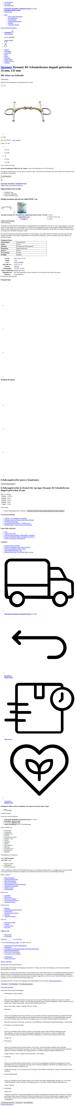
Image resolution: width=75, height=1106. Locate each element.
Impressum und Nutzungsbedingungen (15, 945)
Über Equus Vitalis (9, 922)
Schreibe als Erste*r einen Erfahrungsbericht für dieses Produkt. (45, 511)
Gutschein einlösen (9, 902)
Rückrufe (7, 914)
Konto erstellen (8, 40)
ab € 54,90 (20, 8)
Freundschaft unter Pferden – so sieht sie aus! (17, 523)
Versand (8, 12)
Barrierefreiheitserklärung (11, 950)
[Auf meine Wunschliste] (1, 178)
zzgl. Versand (16, 140)
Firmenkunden (8, 889)
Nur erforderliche (13, 984)
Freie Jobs (7, 927)
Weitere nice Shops (9, 958)
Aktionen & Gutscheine (11, 886)
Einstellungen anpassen (26, 984)
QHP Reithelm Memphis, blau (13, 550)
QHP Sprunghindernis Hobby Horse (14, 549)
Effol (5, 532)
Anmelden (7, 895)
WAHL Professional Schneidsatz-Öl (14, 538)
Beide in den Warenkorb (7, 221)
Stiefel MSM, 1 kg (23, 217)
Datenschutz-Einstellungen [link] (12, 952)
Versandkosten (12, 20)
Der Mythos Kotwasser (11, 521)
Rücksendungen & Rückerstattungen (15, 884)
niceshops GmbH (14, 942)
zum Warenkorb (9, 5)
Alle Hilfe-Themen (13, 25)
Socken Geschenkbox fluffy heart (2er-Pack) (17, 547)
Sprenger (6, 67)
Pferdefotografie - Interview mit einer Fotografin (18, 525)
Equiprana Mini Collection (12, 545)
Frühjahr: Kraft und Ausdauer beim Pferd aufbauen (19, 520)
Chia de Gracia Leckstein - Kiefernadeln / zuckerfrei (19, 535)
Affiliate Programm (10, 916)
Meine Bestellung (9, 878)
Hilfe (5, 15)
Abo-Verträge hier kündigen (12, 954)
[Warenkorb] (39, 45)
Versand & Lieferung (10, 882)
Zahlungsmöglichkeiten (15, 21)
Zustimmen (4, 984)
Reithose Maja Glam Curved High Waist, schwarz (18, 552)
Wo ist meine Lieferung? (11, 900)
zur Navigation (8, 2)
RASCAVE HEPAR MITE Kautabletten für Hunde (19, 537)
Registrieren (7, 897)
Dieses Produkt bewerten (8, 484)
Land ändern (18, 939)
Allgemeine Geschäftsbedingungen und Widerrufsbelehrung (21, 949)
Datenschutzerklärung (55, 981)
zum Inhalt (7, 4)
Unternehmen (8, 957)
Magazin (6, 908)
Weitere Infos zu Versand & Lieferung (12, 185)
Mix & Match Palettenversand (13, 910)
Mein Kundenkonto (10, 881)
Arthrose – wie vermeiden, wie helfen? (15, 518)
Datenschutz (8, 947)
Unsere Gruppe (8, 926)
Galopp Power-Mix (10, 533)
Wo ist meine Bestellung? (15, 16)
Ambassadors (8, 911)
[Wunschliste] (5, 43)
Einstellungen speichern (7, 1102)
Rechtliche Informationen (9, 276)
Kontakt (10, 23)
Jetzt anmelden (8, 34)
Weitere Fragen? (9, 887)
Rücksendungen (12, 18)
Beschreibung (6, 223)
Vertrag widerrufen (6, 961)
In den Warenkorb (6, 176)
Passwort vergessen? (10, 898)
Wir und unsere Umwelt (11, 913)
